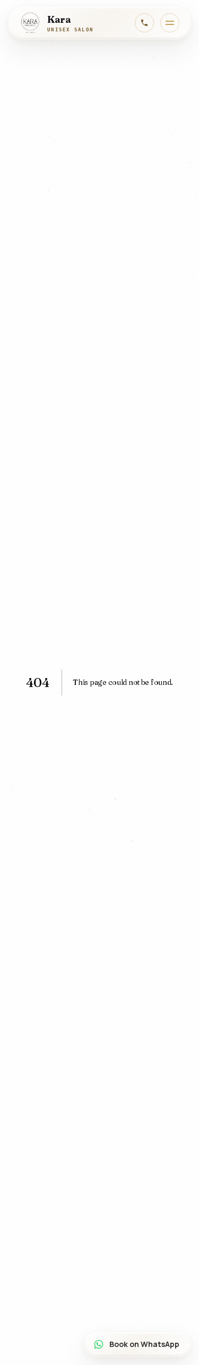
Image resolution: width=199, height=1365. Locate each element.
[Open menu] (169, 22)
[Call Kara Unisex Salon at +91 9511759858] (144, 22)
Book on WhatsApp (144, 1344)
